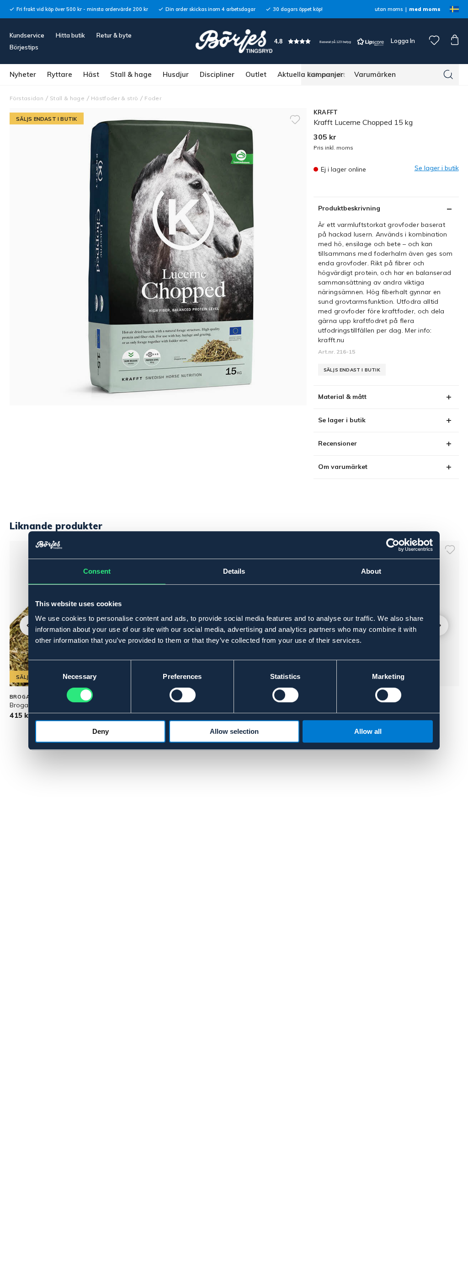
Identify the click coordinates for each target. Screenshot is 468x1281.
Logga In (402, 40)
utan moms (389, 9)
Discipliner (217, 74)
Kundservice (27, 35)
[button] (329, 41)
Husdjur (176, 74)
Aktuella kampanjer (310, 74)
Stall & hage (131, 74)
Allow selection (234, 731)
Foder (152, 98)
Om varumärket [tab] (342, 467)
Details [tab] (234, 571)
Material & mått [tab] (342, 397)
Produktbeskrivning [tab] (349, 208)
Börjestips (24, 47)
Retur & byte (114, 35)
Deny (100, 731)
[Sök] (448, 74)
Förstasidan (27, 98)
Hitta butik (70, 35)
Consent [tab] (97, 571)
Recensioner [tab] (337, 443)
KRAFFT (326, 112)
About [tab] (371, 571)
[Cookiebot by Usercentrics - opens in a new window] (393, 545)
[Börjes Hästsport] (234, 41)
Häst (91, 74)
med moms (425, 9)
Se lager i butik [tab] (342, 420)
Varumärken (375, 74)
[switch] (183, 695)
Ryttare (59, 74)
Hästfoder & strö (114, 98)
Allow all (368, 731)
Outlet (255, 74)
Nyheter (23, 74)
